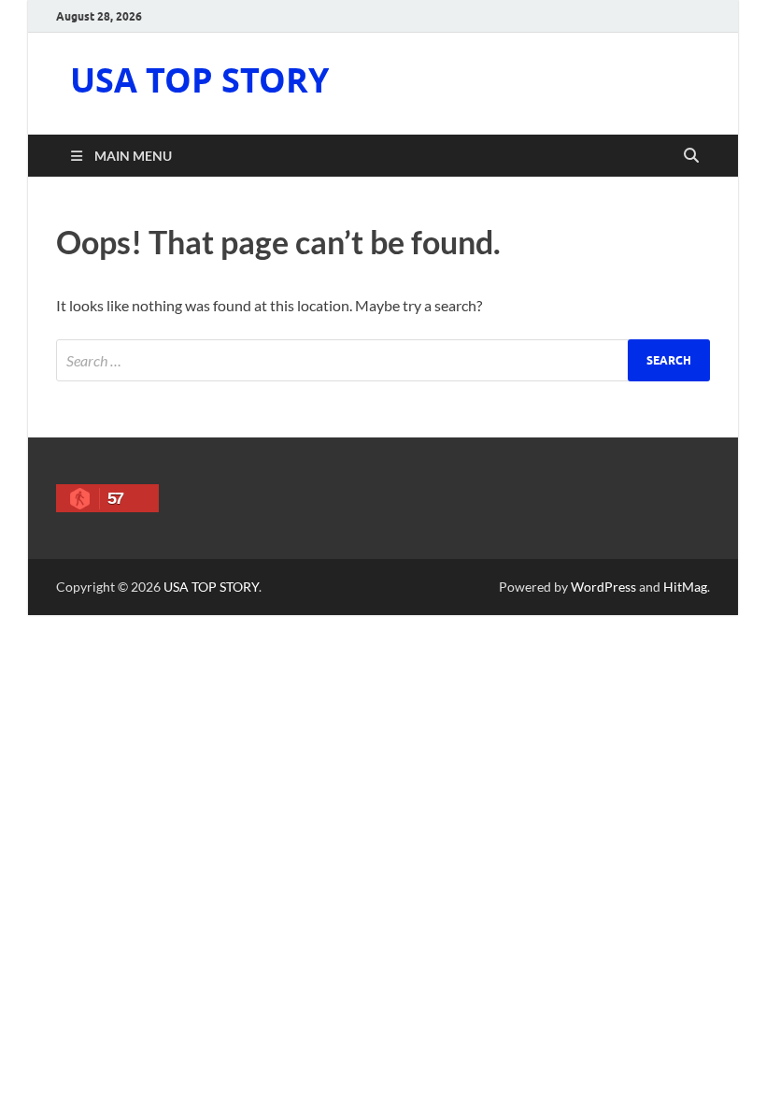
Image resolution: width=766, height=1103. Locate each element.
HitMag (685, 586)
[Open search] (691, 156)
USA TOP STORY (199, 80)
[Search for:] (383, 360)
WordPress (603, 586)
